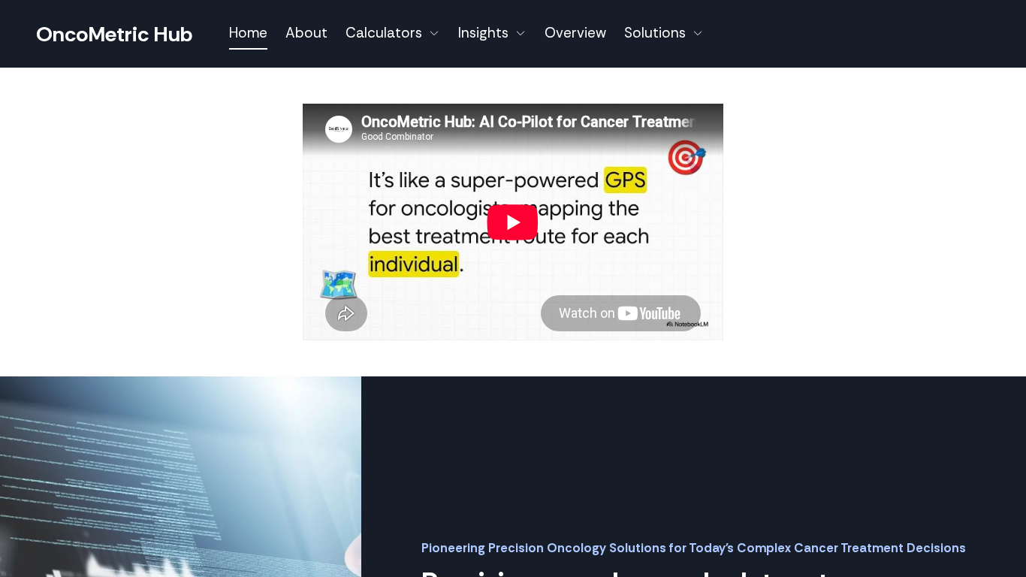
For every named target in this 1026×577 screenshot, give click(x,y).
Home (248, 32)
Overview (575, 32)
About (306, 32)
